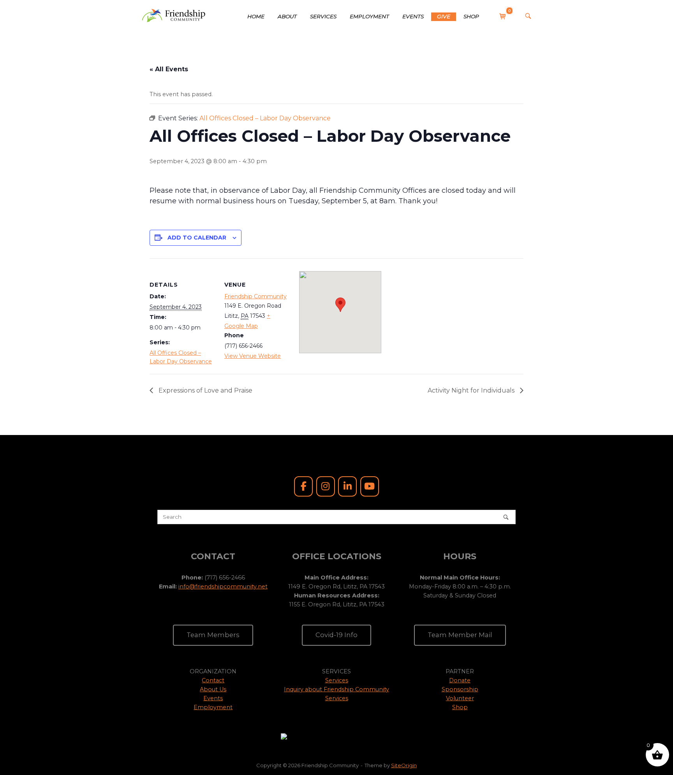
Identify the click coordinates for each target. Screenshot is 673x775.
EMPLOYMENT (369, 16)
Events (213, 698)
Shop (460, 707)
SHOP (471, 16)
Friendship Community (255, 296)
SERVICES (323, 16)
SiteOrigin (404, 765)
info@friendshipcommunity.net (223, 586)
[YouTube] (369, 486)
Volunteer (460, 698)
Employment (213, 707)
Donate (459, 680)
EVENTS (413, 16)
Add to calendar (196, 237)
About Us (213, 689)
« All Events (169, 69)
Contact (213, 680)
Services (336, 680)
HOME (255, 16)
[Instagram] (325, 486)
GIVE (443, 16)
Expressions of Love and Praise (204, 390)
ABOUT (287, 16)
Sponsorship (460, 689)
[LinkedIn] (347, 486)
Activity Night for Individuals (472, 390)
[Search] (506, 517)
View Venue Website (252, 355)
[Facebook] (303, 486)
